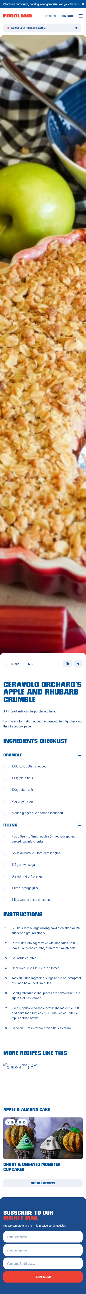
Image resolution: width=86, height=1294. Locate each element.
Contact (67, 16)
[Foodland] (24, 16)
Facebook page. (21, 726)
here (52, 711)
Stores (51, 16)
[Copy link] (78, 663)
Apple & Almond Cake (26, 1110)
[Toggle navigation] (80, 16)
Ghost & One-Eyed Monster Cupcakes (32, 1167)
